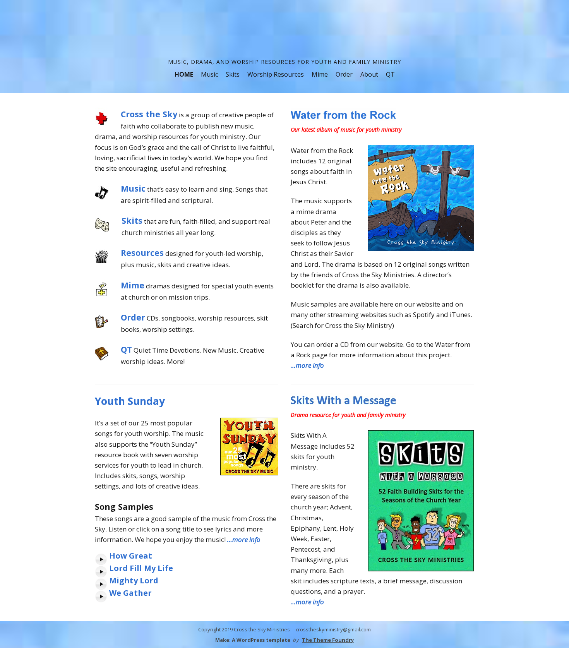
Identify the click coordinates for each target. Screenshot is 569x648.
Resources (142, 252)
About (369, 74)
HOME (184, 74)
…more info (307, 365)
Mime (320, 74)
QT (390, 74)
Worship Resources (275, 74)
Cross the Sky (149, 114)
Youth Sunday (130, 401)
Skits (233, 74)
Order (344, 74)
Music (209, 74)
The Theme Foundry (328, 639)
